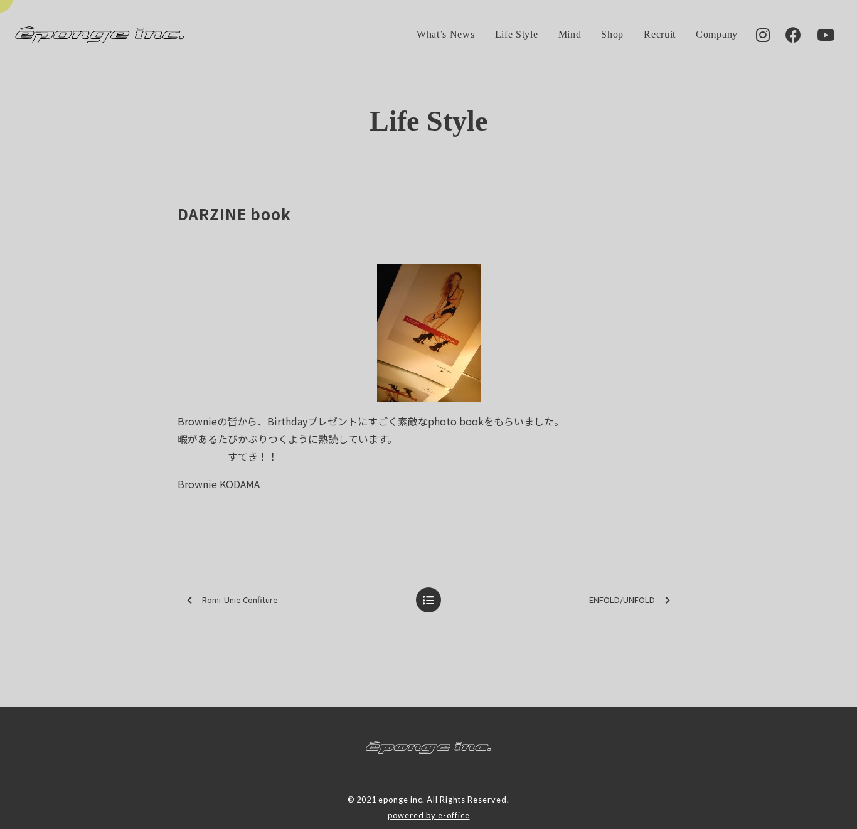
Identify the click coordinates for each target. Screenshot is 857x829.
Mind (570, 34)
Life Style (516, 34)
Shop (612, 34)
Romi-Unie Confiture (240, 600)
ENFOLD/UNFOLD (622, 600)
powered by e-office (429, 815)
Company (717, 34)
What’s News (446, 34)
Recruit (660, 34)
